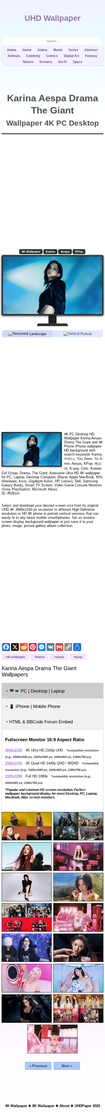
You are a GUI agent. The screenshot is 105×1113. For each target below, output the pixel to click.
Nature (28, 62)
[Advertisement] (53, 384)
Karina (50, 251)
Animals (14, 56)
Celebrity (33, 56)
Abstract (91, 50)
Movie (57, 50)
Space (77, 62)
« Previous (38, 1066)
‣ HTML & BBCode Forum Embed (39, 721)
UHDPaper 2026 (87, 1106)
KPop (79, 251)
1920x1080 (13, 776)
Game (27, 50)
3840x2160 (13, 750)
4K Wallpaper (31, 251)
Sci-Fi (62, 62)
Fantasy (91, 56)
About (64, 1106)
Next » (67, 1066)
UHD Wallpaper (52, 18)
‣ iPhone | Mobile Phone (33, 706)
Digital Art (71, 56)
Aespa (65, 251)
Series (73, 50)
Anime (42, 50)
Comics (52, 56)
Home (11, 50)
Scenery (45, 62)
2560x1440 (13, 763)
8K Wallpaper (43, 1106)
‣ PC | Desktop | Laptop (35, 691)
